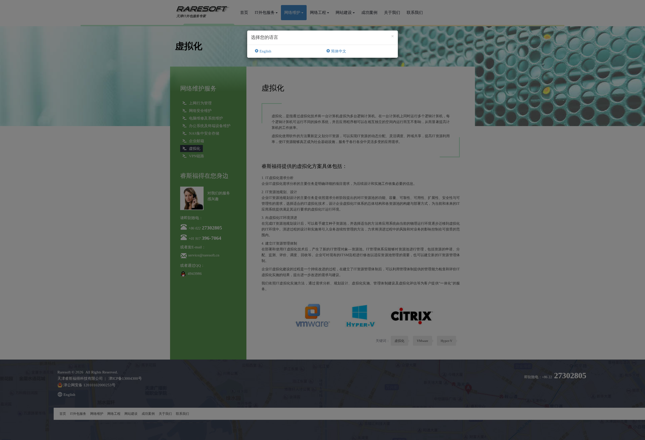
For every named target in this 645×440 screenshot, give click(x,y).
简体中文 (338, 51)
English (265, 51)
